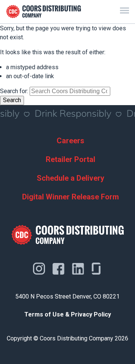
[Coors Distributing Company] (43, 11)
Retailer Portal (70, 159)
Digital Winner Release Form (70, 196)
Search (12, 100)
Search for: (14, 91)
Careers (70, 140)
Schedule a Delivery (70, 178)
